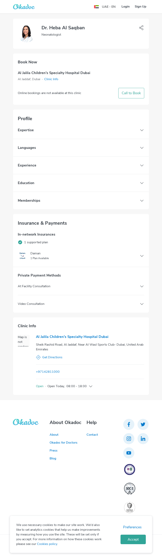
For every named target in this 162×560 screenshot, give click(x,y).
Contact (92, 435)
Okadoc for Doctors (63, 442)
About (54, 435)
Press (53, 450)
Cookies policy (47, 544)
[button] (51, 79)
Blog (53, 458)
